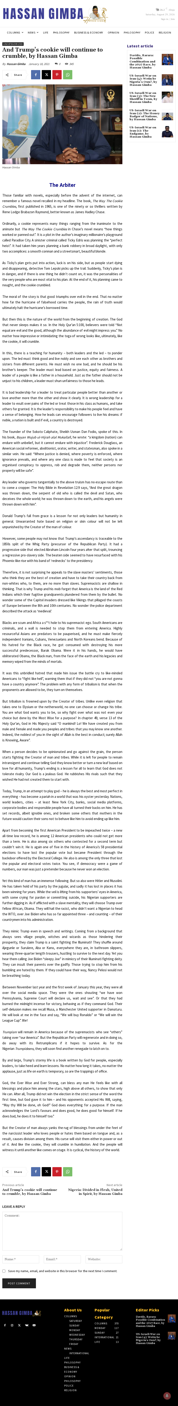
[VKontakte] (26, 1325)
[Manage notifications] (167, 1396)
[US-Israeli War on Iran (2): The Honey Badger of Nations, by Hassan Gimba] (167, 114)
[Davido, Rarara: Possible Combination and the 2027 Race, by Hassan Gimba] (167, 59)
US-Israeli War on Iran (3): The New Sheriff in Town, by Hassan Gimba (143, 97)
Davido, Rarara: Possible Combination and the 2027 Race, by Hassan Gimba (143, 61)
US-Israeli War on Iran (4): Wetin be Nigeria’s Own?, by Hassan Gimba (143, 80)
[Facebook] (35, 74)
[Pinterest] (57, 74)
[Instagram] (12, 1325)
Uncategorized (13, 44)
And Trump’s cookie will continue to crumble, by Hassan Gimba (29, 1192)
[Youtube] (34, 1325)
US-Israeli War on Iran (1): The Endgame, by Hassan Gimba (143, 132)
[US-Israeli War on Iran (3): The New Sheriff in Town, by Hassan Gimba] (167, 97)
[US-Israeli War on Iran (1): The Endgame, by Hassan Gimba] (167, 131)
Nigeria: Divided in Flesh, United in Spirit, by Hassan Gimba (95, 1192)
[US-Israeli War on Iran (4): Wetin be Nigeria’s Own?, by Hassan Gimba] (167, 80)
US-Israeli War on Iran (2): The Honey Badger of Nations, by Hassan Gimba (144, 115)
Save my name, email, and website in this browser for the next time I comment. (62, 1271)
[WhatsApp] (67, 74)
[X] (46, 74)
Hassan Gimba (16, 64)
